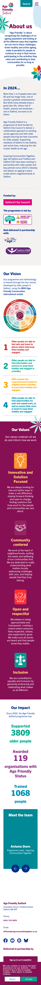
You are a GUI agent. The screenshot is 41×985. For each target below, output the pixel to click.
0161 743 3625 (10, 920)
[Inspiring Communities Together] (17, 219)
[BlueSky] (26, 940)
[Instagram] (19, 940)
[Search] (26, 3)
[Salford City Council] (17, 202)
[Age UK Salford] (10, 241)
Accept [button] (29, 979)
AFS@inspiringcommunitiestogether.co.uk (20, 931)
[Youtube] (12, 940)
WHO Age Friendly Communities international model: (17, 291)
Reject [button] (12, 979)
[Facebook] (5, 940)
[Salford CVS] (18, 250)
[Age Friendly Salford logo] (8, 8)
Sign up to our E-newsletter (20, 960)
